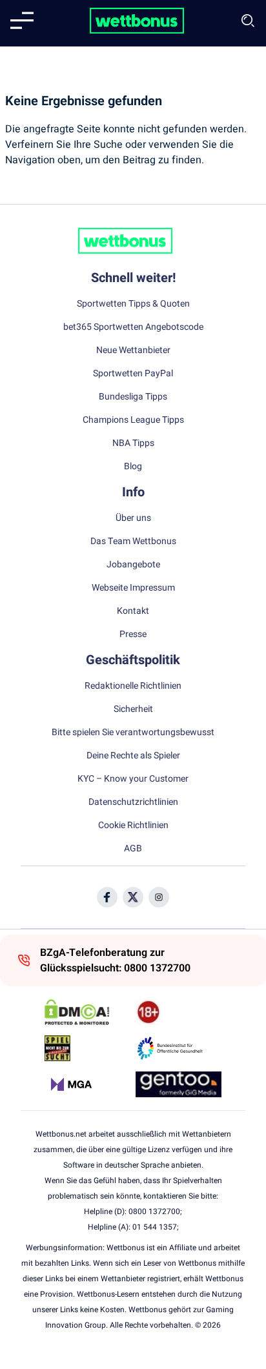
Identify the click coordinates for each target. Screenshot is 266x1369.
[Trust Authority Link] (178, 1048)
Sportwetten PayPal (133, 373)
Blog (133, 466)
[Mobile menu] (22, 20)
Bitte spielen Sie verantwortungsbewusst (133, 732)
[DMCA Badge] (87, 1012)
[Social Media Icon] (107, 897)
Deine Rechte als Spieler (133, 755)
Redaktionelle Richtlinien (133, 686)
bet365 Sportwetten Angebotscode (133, 327)
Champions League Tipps (133, 420)
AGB (133, 848)
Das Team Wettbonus (133, 541)
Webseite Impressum (133, 588)
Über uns (133, 518)
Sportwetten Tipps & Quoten (133, 304)
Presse (133, 634)
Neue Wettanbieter (133, 350)
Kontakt (133, 611)
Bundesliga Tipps (133, 396)
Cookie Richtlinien (133, 825)
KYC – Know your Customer (133, 779)
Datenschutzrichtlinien (133, 802)
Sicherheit (133, 709)
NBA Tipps (133, 443)
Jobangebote (133, 564)
